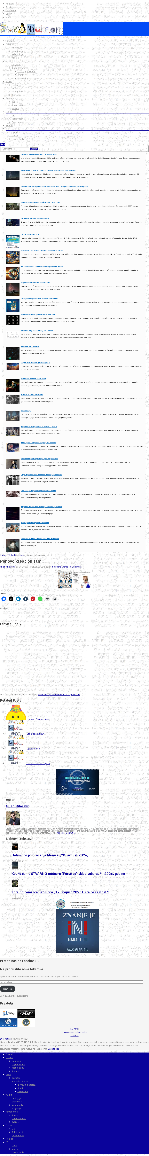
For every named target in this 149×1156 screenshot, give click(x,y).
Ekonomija (17, 88)
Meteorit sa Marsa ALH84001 (32, 394)
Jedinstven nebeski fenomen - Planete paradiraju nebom (42, 266)
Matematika (17, 91)
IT (7, 129)
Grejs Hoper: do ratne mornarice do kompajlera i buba (41, 474)
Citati (20, 75)
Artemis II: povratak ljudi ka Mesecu (35, 218)
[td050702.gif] (65, 587)
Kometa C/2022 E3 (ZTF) (30, 346)
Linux (14, 132)
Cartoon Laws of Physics (38, 763)
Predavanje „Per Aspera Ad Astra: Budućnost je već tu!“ (42, 250)
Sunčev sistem (19, 105)
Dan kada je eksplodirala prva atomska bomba (38, 490)
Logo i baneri (18, 51)
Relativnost (17, 118)
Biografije (17, 95)
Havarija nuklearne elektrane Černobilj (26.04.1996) (40, 202)
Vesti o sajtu (18, 54)
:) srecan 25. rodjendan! (38, 719)
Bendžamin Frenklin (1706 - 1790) (33, 378)
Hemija (9, 125)
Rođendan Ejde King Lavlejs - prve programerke (39, 458)
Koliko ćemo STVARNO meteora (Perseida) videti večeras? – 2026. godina (68, 873)
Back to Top (53, 1048)
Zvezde (15, 108)
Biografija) (70, 832)
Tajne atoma (18, 122)
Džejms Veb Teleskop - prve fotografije (35, 362)
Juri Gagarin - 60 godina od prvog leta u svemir (38, 442)
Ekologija (16, 85)
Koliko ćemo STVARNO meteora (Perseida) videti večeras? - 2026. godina (48, 170)
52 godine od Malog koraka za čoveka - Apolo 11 (39, 426)
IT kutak (75, 1035)
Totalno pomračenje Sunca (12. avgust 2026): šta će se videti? (60, 892)
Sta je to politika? (35, 733)
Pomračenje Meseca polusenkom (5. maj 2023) (38, 314)
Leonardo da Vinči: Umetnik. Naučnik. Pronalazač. (40, 538)
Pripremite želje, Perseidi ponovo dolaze (35, 282)
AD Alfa (74, 1028)
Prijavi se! (8, 989)
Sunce (15, 102)
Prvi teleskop (26, 410)
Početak (10, 41)
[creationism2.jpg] (81, 587)
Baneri (9, 14)
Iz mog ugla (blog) (26, 71)
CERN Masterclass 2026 (30, 234)
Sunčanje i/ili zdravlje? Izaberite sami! (35, 522)
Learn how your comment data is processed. (59, 694)
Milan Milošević (7, 566)
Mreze (15, 135)
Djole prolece (33, 748)
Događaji (16, 64)
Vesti (8, 61)
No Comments (76, 566)
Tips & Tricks (18, 139)
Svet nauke (5, 1038)
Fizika (9, 112)
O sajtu (9, 7)
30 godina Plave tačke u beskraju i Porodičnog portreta (41, 506)
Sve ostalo (22, 78)
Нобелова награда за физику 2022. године (37, 330)
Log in (9, 17)
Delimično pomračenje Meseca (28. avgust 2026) (38, 154)
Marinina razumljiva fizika (74, 1032)
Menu (2, 144)
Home (3, 555)
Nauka (9, 81)
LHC (13, 115)
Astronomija (12, 98)
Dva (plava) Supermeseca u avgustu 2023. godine (39, 298)
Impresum (11, 10)
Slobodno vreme (20, 68)
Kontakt (10, 3)
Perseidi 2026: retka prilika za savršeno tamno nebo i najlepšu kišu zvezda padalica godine (54, 186)
